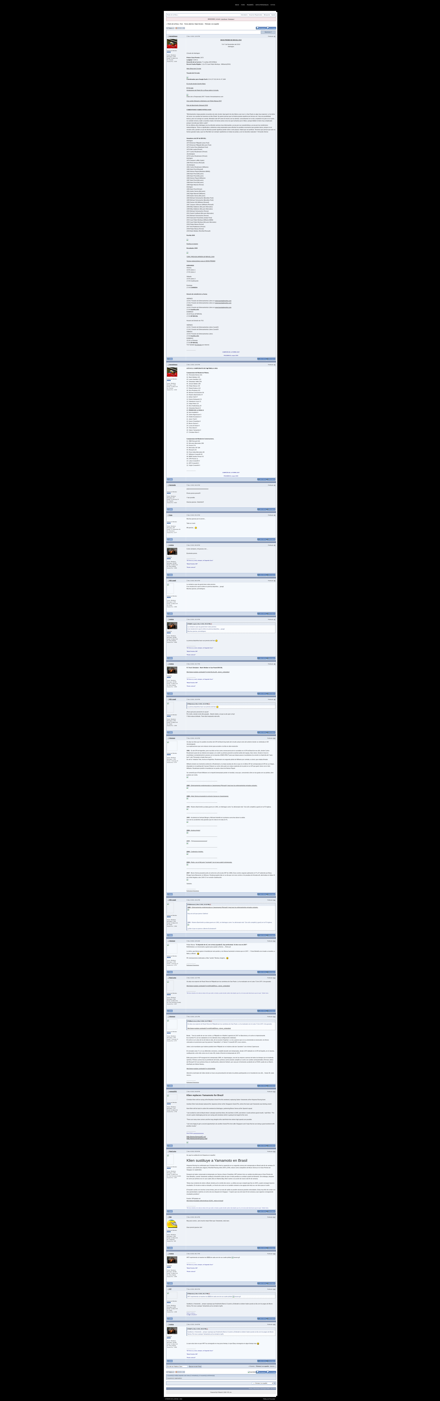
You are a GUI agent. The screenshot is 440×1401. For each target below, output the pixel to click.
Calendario (244, 14)
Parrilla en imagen (192, 244)
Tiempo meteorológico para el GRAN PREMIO (201, 261)
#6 (274, 580)
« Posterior (252, 1366)
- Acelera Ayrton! (193, 830)
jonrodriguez (173, 36)
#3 (274, 485)
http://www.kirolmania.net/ (197, 1139)
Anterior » (272, 1366)
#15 (274, 1091)
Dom (170, 515)
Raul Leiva (172, 978)
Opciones (268, 32)
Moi (170, 1217)
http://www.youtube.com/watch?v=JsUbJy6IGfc (201, 1068)
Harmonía (172, 485)
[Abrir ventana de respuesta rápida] (252, 1372)
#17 (274, 1217)
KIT (170, 1289)
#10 (274, 738)
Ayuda (273, 14)
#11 (274, 900)
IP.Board (219, 1392)
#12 (274, 941)
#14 (274, 1016)
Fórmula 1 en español (212, 24)
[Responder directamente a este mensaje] (270, 358)
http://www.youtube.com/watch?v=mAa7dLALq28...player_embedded (208, 672)
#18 (274, 1253)
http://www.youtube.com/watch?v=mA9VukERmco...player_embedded (208, 986)
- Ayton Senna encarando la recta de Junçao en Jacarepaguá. (208, 796)
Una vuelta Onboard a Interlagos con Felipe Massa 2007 (204, 101)
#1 (274, 36)
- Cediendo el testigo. (195, 851)
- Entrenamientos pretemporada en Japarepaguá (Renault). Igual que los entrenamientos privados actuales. (222, 785)
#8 (274, 664)
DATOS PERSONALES (262, 5)
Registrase (231, 19)
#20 (274, 1324)
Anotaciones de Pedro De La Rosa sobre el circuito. (203, 90)
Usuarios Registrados (255, 14)
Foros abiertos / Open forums (193, 24)
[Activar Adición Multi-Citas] (261, 358)
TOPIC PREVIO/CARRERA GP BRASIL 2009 (200, 257)
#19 (274, 1289)
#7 (274, 619)
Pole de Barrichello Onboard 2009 (197, 105)
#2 (274, 364)
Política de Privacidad (269, 1399)
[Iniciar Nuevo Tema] (271, 27)
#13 (274, 977)
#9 (274, 699)
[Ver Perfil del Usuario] (172, 43)
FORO (243, 5)
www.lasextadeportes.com (223, 301)
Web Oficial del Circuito (194, 68)
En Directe (198, 345)
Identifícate (224, 19)
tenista (171, 545)
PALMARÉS (250, 5)
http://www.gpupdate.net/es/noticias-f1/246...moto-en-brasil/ (205, 1201)
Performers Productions (193, 890)
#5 (274, 545)
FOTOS (273, 5)
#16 (274, 1151)
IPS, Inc (229, 1392)
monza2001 (173, 1091)
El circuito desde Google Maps (196, 84)
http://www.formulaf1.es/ (196, 1137)
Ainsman (172, 738)
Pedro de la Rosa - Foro (175, 24)
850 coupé (172, 580)
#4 (274, 515)
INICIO (237, 5)
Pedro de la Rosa (172, 14)
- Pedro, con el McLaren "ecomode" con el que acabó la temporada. (209, 862)
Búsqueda (267, 14)
